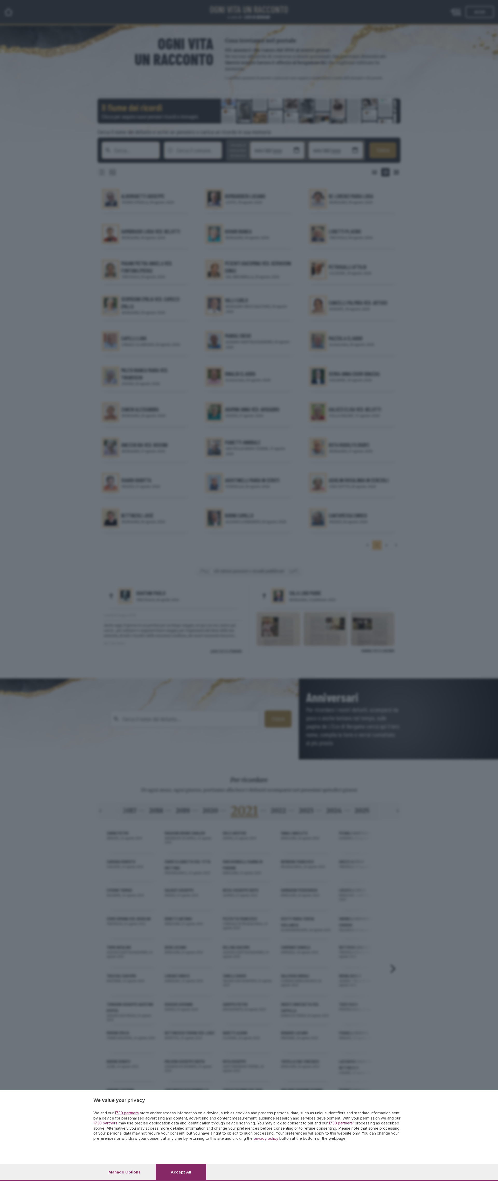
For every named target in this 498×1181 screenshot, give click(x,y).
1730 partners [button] (127, 1112)
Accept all (181, 1172)
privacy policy (266, 1138)
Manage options (124, 1172)
